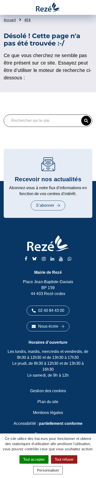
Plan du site (47, 402)
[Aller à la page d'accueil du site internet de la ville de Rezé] (48, 7)
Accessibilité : (48, 423)
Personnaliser (48, 470)
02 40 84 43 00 (51, 310)
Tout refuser (64, 459)
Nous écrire (48, 326)
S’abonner (45, 205)
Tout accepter (34, 459)
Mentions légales (48, 412)
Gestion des (48, 391)
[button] (86, 121)
